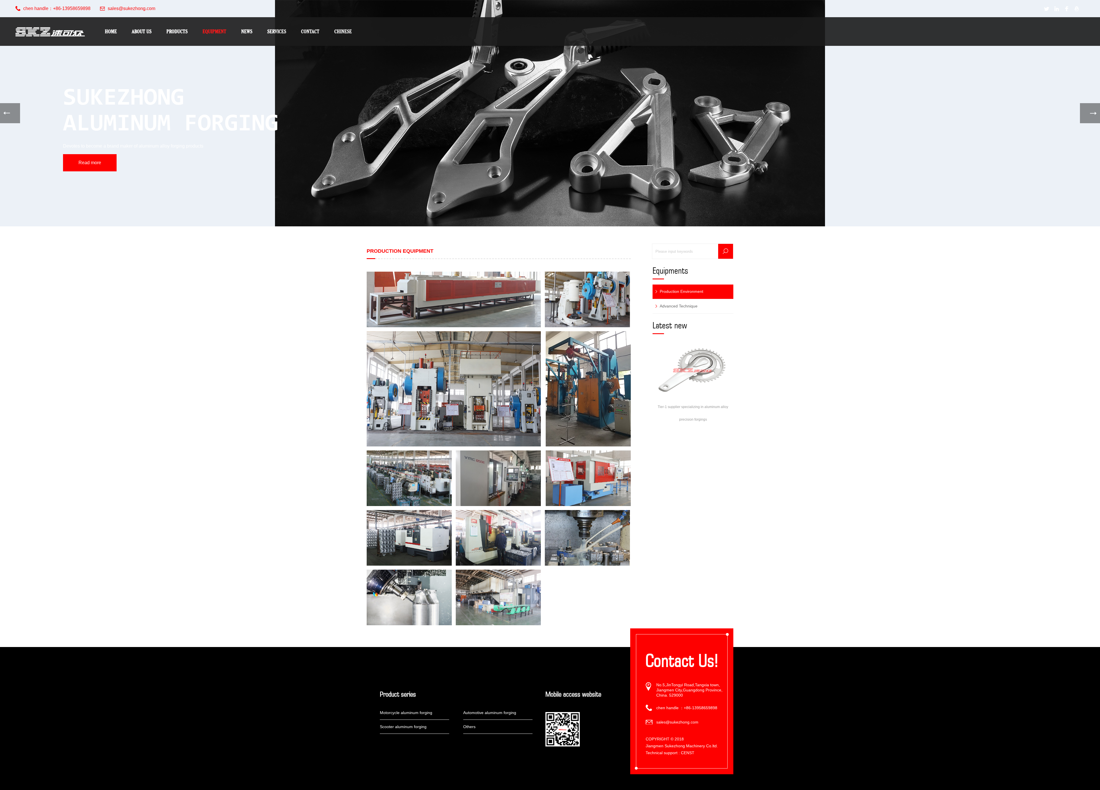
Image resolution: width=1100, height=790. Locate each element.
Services (276, 31)
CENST (687, 752)
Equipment (214, 31)
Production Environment (681, 291)
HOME (111, 31)
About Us (142, 31)
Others (469, 726)
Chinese (343, 31)
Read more (89, 162)
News (246, 31)
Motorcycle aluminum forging (406, 712)
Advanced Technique (679, 306)
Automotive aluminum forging (489, 712)
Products (177, 31)
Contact (310, 31)
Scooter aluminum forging (403, 726)
